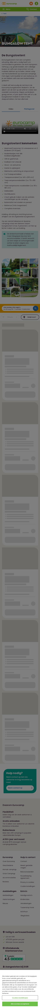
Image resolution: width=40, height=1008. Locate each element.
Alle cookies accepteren (20, 1004)
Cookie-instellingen (20, 998)
